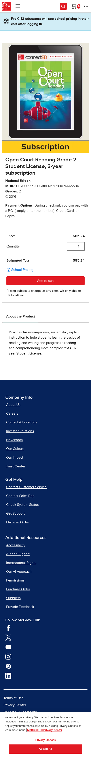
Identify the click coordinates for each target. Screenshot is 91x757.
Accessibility (15, 545)
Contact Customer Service (26, 487)
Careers (12, 413)
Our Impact (14, 457)
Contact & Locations (21, 422)
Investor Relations (20, 431)
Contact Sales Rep (20, 496)
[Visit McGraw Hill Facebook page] (8, 628)
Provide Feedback (20, 607)
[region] (45, 734)
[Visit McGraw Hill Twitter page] (8, 637)
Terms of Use (13, 698)
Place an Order (17, 522)
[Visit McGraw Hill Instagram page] (8, 656)
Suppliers (13, 598)
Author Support (18, 554)
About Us (13, 404)
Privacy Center (15, 705)
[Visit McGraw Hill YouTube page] (8, 646)
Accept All (45, 749)
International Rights (21, 563)
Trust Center (15, 466)
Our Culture (15, 449)
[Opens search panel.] (63, 6)
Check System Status (22, 504)
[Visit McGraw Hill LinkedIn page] (8, 675)
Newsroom (14, 440)
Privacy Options (45, 740)
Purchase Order (18, 589)
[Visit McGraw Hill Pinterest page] (8, 666)
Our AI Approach (19, 571)
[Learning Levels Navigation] (17, 6)
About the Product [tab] (20, 316)
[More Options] (86, 6)
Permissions (15, 580)
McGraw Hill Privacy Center (44, 730)
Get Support (15, 513)
